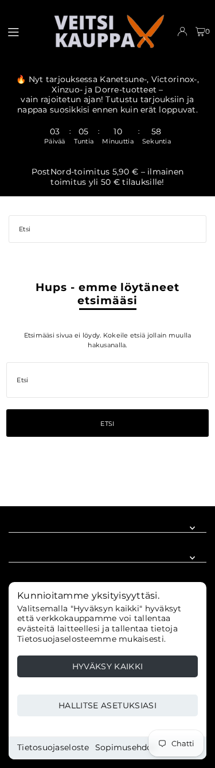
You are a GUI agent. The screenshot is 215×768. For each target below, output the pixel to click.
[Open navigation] (24, 31)
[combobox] (107, 229)
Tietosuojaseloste (53, 747)
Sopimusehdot (125, 747)
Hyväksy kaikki (107, 666)
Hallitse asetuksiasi (107, 705)
